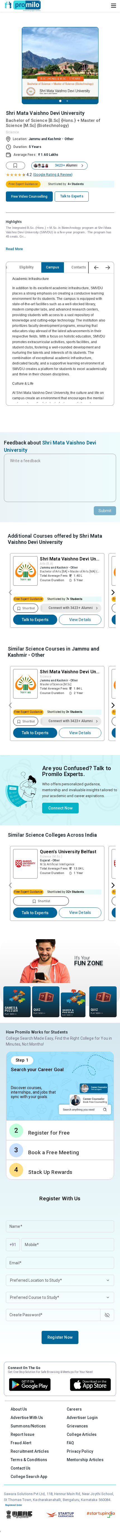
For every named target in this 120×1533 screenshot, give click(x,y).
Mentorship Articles (85, 1459)
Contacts (78, 267)
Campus (52, 267)
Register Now (60, 1337)
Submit (105, 510)
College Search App (29, 1476)
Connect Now (60, 808)
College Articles (82, 1434)
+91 (12, 1244)
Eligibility (27, 267)
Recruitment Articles (30, 1451)
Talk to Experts (35, 619)
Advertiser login (82, 1417)
